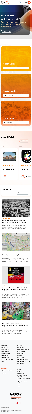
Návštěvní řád (21, 373)
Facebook (11, 394)
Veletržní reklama (22, 351)
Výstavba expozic (9, 118)
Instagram (14, 394)
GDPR (19, 369)
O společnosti (5, 355)
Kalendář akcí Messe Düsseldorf (6, 374)
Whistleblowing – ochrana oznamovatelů (24, 379)
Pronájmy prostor (10, 91)
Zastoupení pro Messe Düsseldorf (7, 371)
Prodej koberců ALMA (23, 359)
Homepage (4, 345)
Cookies (20, 371)
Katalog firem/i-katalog (23, 349)
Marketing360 (21, 363)
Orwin (8, 411)
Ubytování (20, 345)
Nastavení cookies (5, 407)
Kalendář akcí (5, 347)
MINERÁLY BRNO (11, 19)
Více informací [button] (8, 68)
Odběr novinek (15, 398)
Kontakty (4, 361)
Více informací (7, 31)
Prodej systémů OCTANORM (24, 361)
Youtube (17, 394)
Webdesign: (4, 411)
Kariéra (19, 388)
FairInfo (20, 355)
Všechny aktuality (22, 193)
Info (5, 176)
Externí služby (21, 357)
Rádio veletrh (21, 353)
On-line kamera (5, 357)
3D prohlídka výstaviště (7, 359)
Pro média (20, 384)
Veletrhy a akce (9, 64)
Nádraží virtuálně (8, 169)
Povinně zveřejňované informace (23, 382)
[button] (21, 2)
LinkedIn (20, 394)
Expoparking (21, 347)
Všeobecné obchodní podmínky (23, 376)
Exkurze (20, 386)
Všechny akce (24, 140)
